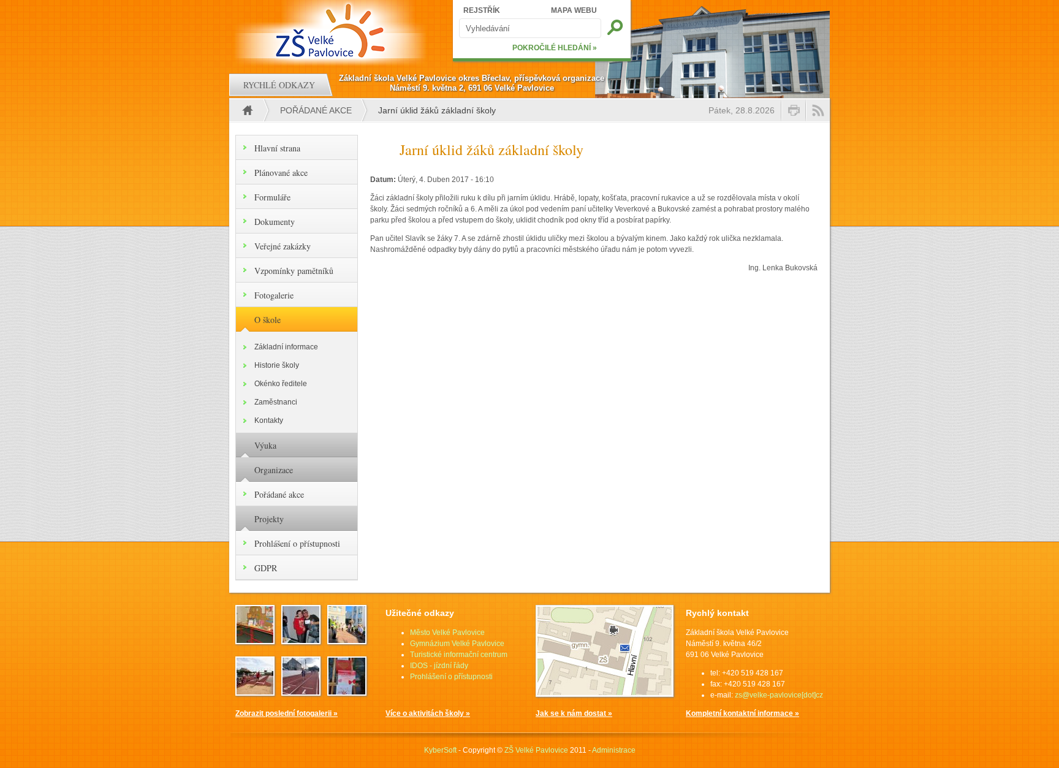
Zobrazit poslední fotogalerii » (286, 713)
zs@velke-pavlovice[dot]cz (779, 695)
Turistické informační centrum (458, 654)
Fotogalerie (274, 295)
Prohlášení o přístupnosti (297, 543)
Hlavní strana (277, 148)
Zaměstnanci (275, 402)
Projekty (269, 519)
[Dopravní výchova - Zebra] (346, 640)
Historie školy (276, 365)
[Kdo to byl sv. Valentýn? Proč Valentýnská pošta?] (346, 692)
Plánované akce (281, 172)
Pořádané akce (316, 110)
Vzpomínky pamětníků (293, 270)
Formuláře (272, 197)
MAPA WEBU (574, 10)
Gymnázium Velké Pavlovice (457, 643)
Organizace (273, 470)
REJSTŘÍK (481, 10)
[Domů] (332, 30)
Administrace (614, 750)
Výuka (265, 445)
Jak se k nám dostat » (574, 713)
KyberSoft (440, 750)
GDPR (265, 568)
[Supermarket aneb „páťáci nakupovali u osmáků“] (255, 640)
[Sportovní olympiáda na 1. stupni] (255, 692)
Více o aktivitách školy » (427, 713)
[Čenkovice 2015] (301, 640)
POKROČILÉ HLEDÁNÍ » (554, 48)
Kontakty (268, 420)
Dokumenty (274, 221)
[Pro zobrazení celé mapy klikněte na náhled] (605, 694)
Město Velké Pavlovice (447, 632)
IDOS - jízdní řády (439, 665)
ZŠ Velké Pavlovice (536, 750)
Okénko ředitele (280, 383)
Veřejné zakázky (282, 246)
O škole (267, 319)
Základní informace (286, 347)
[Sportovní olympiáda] (301, 692)
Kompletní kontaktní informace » (742, 713)
